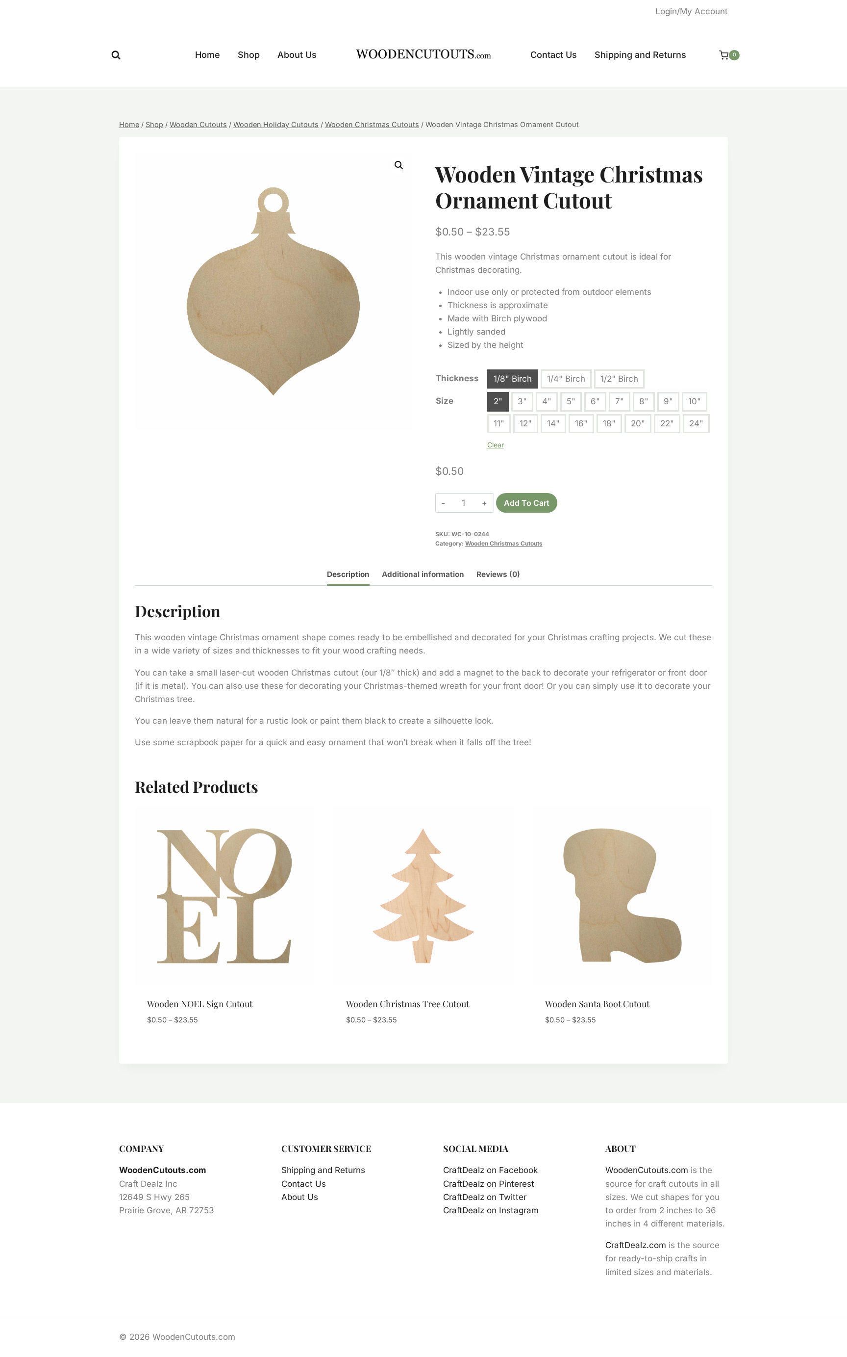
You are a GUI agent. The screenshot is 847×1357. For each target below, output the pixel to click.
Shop (249, 55)
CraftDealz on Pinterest (488, 1184)
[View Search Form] (116, 55)
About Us (297, 55)
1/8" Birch (513, 379)
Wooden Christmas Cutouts (504, 543)
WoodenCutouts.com (162, 1170)
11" (499, 423)
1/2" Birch (619, 379)
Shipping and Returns (640, 55)
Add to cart (526, 503)
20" (638, 423)
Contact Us (553, 55)
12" (526, 423)
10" (694, 401)
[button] (399, 165)
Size (444, 401)
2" (498, 401)
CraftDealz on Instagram (491, 1210)
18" (609, 423)
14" (553, 423)
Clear (495, 445)
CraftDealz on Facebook (490, 1170)
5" (571, 401)
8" (643, 401)
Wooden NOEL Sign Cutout (199, 1004)
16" (581, 423)
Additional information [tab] (423, 574)
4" (546, 401)
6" (595, 401)
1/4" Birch (566, 379)
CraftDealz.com (635, 1245)
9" (668, 401)
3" (522, 401)
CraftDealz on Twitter (484, 1197)
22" (667, 423)
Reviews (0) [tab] (498, 574)
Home (207, 55)
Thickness (457, 378)
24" (696, 423)
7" (619, 401)
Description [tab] (348, 574)
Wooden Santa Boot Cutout (597, 1004)
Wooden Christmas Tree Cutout (407, 1004)
